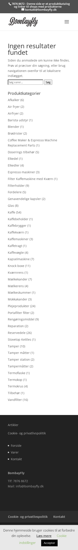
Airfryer (13, 113)
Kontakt (16, 459)
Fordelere (15, 192)
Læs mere (44, 535)
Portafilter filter (19, 313)
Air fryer (14, 107)
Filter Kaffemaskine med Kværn (30, 179)
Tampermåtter (18, 366)
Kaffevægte (16, 252)
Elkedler (14, 165)
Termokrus (15, 386)
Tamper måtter (19, 353)
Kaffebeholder (18, 219)
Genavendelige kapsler (24, 199)
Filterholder (16, 185)
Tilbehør (14, 393)
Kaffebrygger (17, 225)
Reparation (16, 326)
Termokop (15, 380)
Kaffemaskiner (18, 239)
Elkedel (13, 159)
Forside (16, 445)
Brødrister (15, 133)
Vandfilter (15, 400)
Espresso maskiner (21, 172)
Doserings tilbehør (21, 152)
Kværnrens (16, 272)
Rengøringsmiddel (21, 319)
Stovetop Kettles (19, 339)
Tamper (13, 346)
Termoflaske (16, 373)
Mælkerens (16, 286)
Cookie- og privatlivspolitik (27, 433)
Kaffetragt (15, 246)
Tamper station (19, 359)
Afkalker (14, 100)
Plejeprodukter (18, 306)
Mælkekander (18, 279)
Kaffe (11, 212)
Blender (13, 127)
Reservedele (17, 333)
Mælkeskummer (19, 292)
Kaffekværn (16, 232)
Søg (48, 82)
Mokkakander (17, 299)
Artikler (13, 425)
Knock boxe (16, 266)
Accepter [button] (49, 543)
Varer (15, 452)
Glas (11, 205)
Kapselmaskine (19, 259)
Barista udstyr (18, 120)
